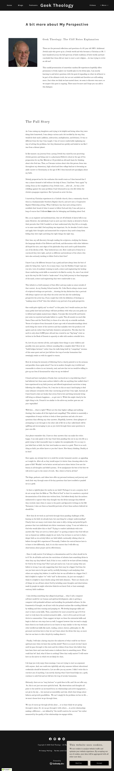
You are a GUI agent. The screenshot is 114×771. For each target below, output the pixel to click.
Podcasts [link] (33, 5)
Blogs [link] (20, 5)
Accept (99, 763)
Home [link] (9, 5)
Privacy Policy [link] (45, 751)
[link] (57, 6)
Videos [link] (93, 5)
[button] (104, 5)
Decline (79, 763)
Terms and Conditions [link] (64, 751)
